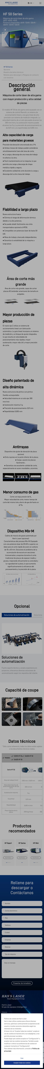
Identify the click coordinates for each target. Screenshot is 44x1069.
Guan (22, 1058)
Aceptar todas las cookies (22, 1063)
